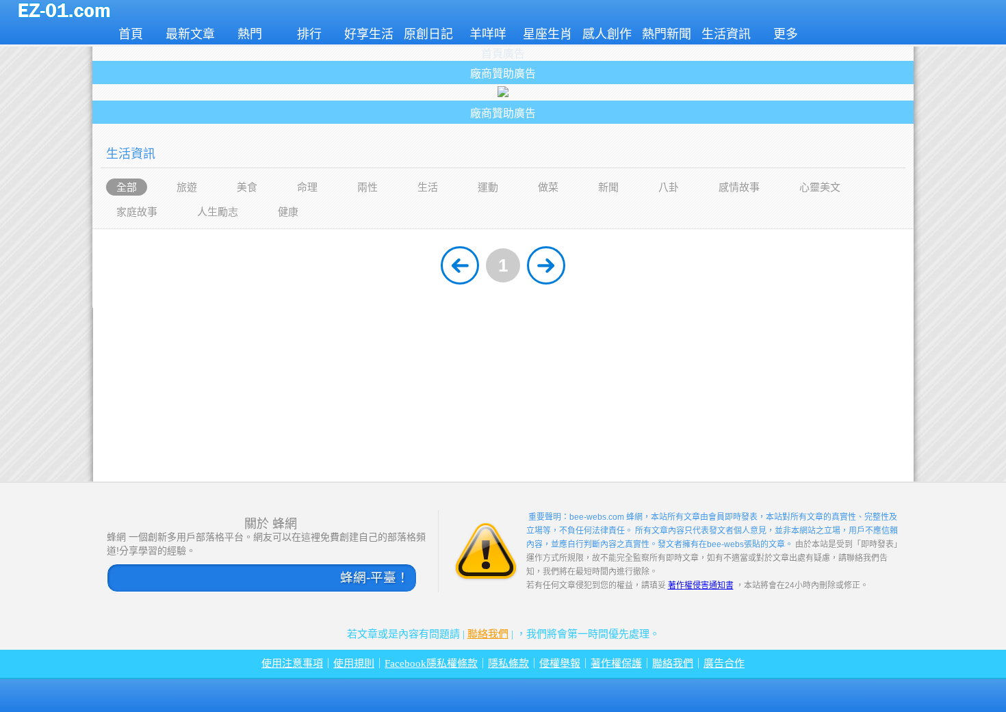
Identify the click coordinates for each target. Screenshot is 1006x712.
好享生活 (369, 34)
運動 (488, 187)
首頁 (130, 34)
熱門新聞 (666, 34)
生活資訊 (726, 34)
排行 (309, 34)
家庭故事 (136, 211)
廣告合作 (724, 663)
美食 (247, 187)
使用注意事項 (292, 663)
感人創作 (607, 34)
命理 (307, 187)
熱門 (249, 34)
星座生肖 (547, 34)
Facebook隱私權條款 (431, 663)
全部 (126, 187)
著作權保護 (616, 663)
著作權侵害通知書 (701, 585)
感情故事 (739, 187)
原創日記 (428, 34)
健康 (288, 211)
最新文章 (190, 34)
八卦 (668, 187)
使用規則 (353, 663)
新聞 (608, 187)
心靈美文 (819, 187)
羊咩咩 (487, 34)
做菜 (548, 187)
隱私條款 (508, 663)
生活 (427, 187)
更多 (785, 34)
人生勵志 (217, 211)
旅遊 (187, 187)
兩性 (367, 187)
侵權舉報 (559, 663)
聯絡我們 (487, 634)
